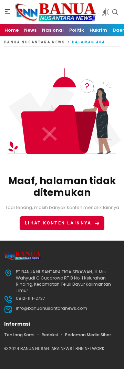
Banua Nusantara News (34, 42)
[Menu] (7, 12)
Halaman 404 (88, 42)
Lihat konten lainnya (58, 223)
